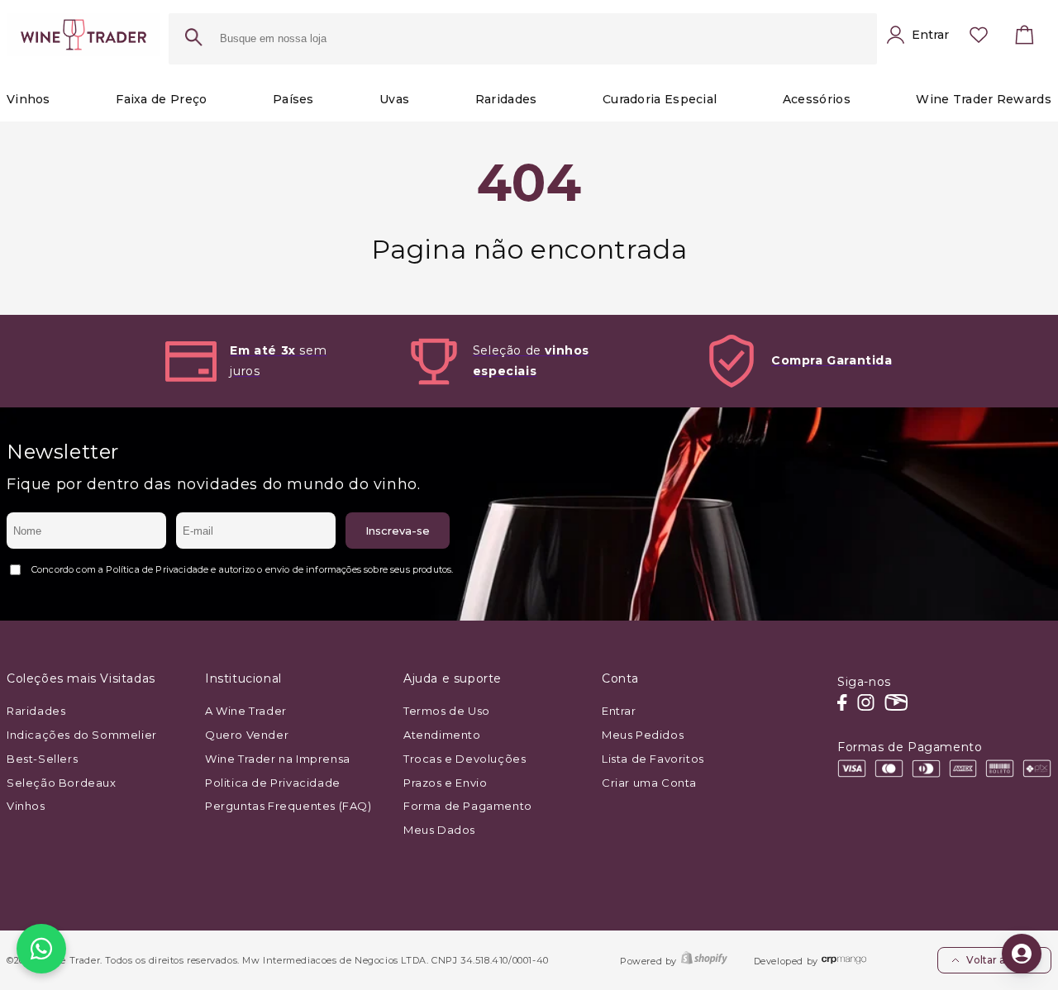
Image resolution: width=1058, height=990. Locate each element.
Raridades (36, 710)
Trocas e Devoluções (464, 758)
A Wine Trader (246, 710)
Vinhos (26, 805)
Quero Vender (246, 734)
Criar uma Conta (649, 782)
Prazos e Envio (445, 782)
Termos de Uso (446, 710)
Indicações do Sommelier (82, 734)
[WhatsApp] (41, 948)
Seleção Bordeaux (62, 782)
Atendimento (442, 734)
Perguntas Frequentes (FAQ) (288, 805)
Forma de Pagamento (467, 805)
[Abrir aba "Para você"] (1021, 953)
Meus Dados (439, 829)
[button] (1025, 39)
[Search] (193, 39)
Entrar (619, 710)
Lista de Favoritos (653, 758)
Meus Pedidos (643, 734)
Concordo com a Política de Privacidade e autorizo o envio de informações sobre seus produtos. (242, 569)
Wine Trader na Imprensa (277, 758)
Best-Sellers (42, 758)
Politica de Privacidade (273, 782)
